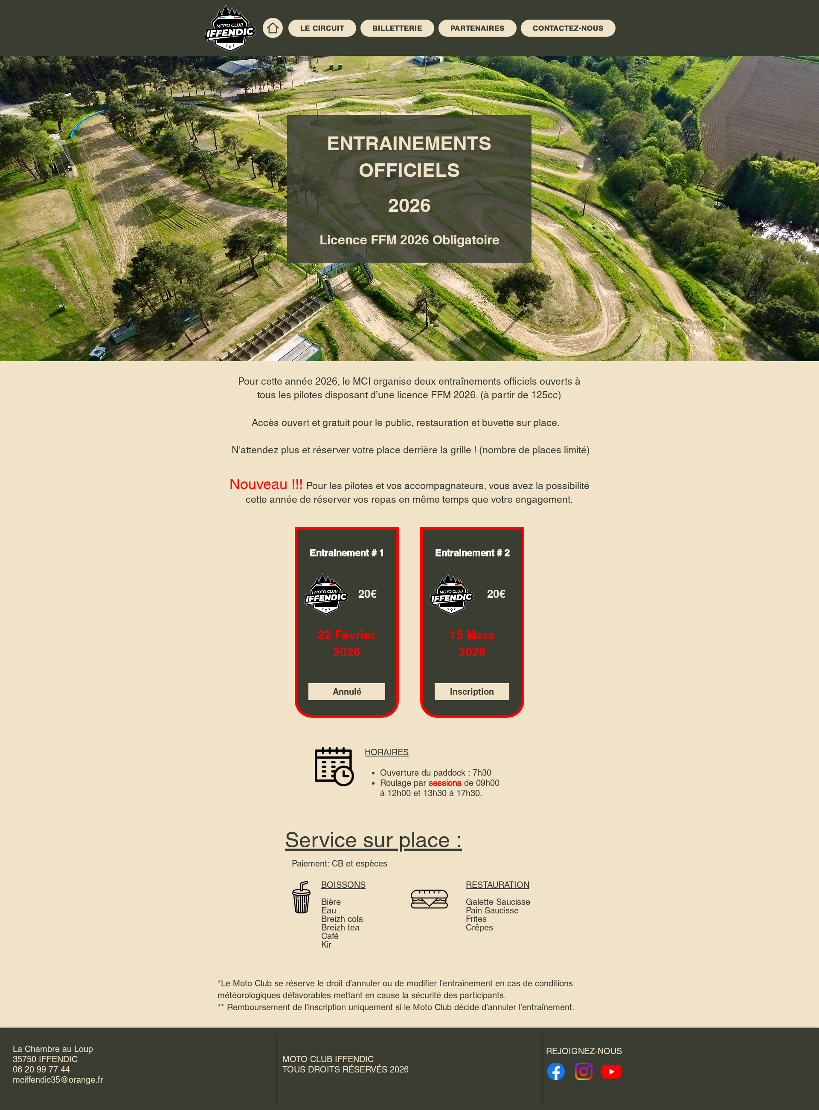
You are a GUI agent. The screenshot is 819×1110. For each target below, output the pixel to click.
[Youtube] (611, 1071)
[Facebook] (556, 1071)
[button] (346, 691)
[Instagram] (583, 1071)
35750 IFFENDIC (45, 1059)
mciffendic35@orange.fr (58, 1080)
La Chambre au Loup (53, 1049)
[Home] (273, 28)
